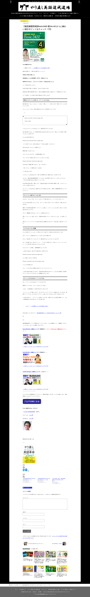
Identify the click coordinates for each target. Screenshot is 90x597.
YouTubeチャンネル (38, 15)
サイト (24, 524)
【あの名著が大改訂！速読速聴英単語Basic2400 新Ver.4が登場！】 (58, 479)
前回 (26, 67)
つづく (27, 306)
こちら (30, 415)
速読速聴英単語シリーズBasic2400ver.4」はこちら (48, 313)
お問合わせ (35, 591)
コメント (25, 497)
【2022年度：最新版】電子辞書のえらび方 (62, 15)
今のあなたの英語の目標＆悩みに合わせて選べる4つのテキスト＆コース (24, 13)
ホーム (40, 13)
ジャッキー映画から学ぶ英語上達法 (26, 15)
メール (25, 518)
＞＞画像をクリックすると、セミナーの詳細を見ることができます (35, 346)
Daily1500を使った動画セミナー (30, 352)
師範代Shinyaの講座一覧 (48, 15)
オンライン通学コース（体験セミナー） (68, 589)
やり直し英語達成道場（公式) (42, 594)
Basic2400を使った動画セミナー (30, 329)
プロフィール (45, 13)
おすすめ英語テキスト (28, 487)
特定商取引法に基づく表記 (26, 591)
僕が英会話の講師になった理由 (54, 589)
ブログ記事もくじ (53, 13)
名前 (24, 512)
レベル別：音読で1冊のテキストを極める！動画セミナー (68, 13)
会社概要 (39, 591)
